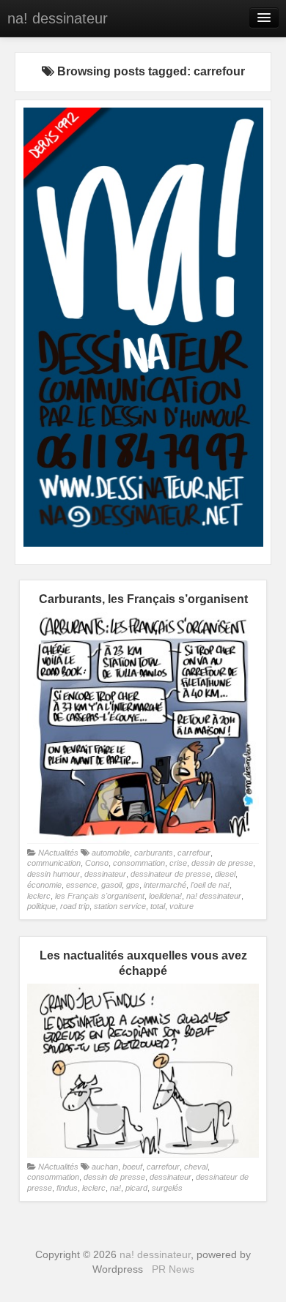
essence (81, 884)
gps (132, 884)
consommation (139, 862)
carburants (153, 852)
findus (67, 1187)
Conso (97, 862)
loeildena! (165, 895)
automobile (111, 852)
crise (178, 862)
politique (41, 906)
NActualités (58, 852)
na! (115, 1187)
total (157, 906)
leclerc (39, 895)
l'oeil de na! (210, 884)
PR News (173, 1269)
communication (54, 862)
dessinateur (105, 873)
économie (44, 884)
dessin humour (53, 873)
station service (120, 906)
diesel (225, 873)
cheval (196, 1166)
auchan (105, 1166)
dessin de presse (222, 862)
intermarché (165, 884)
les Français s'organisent (99, 895)
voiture (181, 906)
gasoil (111, 884)
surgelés (167, 1187)
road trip (74, 906)
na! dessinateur (57, 18)
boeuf (132, 1166)
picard (136, 1187)
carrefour (193, 852)
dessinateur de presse (170, 873)
